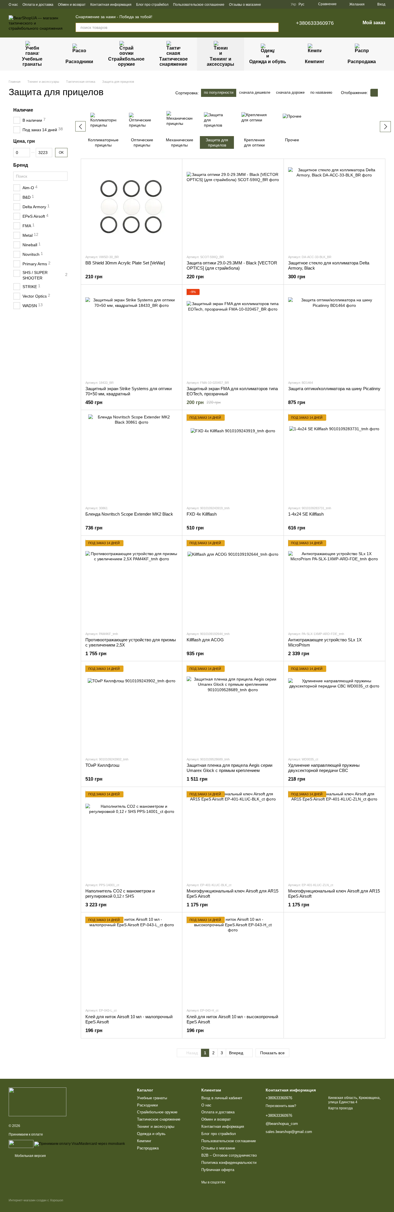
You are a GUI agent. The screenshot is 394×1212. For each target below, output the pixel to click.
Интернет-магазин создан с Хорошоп (36, 1200)
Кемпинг (314, 61)
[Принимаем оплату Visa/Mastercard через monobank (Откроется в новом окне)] (79, 1144)
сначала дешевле (254, 92)
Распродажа (362, 61)
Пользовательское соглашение (198, 5)
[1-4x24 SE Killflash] (334, 457)
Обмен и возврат (72, 5)
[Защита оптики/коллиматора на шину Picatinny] (334, 332)
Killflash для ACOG (205, 639)
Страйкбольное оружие (126, 62)
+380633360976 (315, 23)
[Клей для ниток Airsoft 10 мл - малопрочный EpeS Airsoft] (131, 960)
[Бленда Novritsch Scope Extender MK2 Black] (131, 457)
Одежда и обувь (267, 61)
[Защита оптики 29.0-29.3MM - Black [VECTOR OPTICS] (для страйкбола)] (233, 206)
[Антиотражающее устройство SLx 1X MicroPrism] (334, 583)
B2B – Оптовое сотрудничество (229, 1155)
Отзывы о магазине (245, 5)
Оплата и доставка (37, 5)
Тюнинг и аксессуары (220, 62)
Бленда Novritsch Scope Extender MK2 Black (129, 514)
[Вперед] (385, 126)
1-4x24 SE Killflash (306, 514)
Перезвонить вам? (281, 1106)
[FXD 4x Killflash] (233, 457)
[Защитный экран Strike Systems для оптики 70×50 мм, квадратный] (131, 332)
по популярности (218, 92)
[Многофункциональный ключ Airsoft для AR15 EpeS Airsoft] (233, 834)
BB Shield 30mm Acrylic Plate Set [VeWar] (125, 262)
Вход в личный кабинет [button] (221, 1098)
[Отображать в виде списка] (381, 93)
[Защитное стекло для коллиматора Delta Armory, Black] (334, 206)
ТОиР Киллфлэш (102, 765)
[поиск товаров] (274, 27)
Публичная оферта (217, 1170)
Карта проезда (340, 1108)
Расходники (79, 61)
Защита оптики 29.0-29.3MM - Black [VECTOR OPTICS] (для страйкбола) (232, 265)
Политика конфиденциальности (228, 1162)
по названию (321, 92)
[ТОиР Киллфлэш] (131, 709)
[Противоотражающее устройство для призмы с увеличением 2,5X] (131, 583)
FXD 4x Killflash (202, 514)
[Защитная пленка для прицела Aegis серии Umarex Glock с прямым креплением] (233, 709)
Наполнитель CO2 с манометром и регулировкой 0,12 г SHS (120, 893)
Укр (293, 4)
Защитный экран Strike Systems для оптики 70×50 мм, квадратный (128, 391)
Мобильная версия (30, 1156)
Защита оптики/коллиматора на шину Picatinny (334, 388)
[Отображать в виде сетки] (374, 93)
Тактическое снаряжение (173, 62)
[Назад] (80, 126)
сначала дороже (290, 92)
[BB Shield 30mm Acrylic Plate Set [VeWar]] (131, 206)
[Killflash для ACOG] (233, 583)
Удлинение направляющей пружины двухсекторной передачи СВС (324, 768)
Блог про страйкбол (152, 5)
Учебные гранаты (32, 62)
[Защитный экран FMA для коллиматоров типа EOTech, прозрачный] (233, 332)
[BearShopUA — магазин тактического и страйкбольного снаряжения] (37, 1102)
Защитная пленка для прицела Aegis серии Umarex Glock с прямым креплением (229, 768)
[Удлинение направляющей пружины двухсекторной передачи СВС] (334, 709)
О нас (13, 5)
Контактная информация (111, 5)
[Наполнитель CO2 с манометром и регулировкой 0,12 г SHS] (131, 834)
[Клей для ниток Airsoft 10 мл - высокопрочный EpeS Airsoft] (233, 960)
